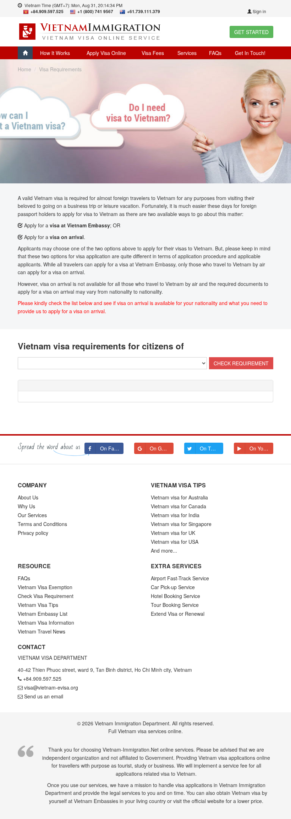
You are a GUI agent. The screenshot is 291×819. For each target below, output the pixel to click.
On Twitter (211, 448)
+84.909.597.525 (42, 678)
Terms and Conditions (42, 523)
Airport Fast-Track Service (180, 578)
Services (187, 52)
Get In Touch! (250, 52)
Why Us (26, 506)
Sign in (259, 11)
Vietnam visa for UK (173, 532)
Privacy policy (33, 532)
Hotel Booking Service (175, 595)
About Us (28, 497)
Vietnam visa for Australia (179, 497)
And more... (164, 550)
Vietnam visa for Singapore (181, 523)
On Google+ (162, 448)
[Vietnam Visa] (91, 30)
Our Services (32, 515)
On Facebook (112, 448)
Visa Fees (153, 52)
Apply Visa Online (106, 52)
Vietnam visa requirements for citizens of (101, 346)
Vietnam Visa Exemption (45, 587)
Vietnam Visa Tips (38, 604)
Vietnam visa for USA (174, 541)
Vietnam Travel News (41, 631)
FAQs (215, 52)
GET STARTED (251, 31)
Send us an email (43, 696)
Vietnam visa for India (175, 515)
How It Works (55, 52)
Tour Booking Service (175, 604)
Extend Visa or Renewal (177, 613)
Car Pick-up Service (173, 587)
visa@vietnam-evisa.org (51, 687)
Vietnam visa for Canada (178, 506)
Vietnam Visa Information (46, 622)
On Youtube (261, 448)
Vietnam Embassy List (42, 613)
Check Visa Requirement (45, 595)
